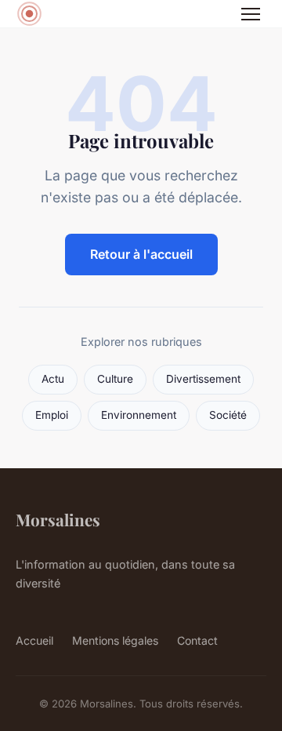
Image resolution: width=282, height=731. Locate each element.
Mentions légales (115, 640)
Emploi (51, 415)
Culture (115, 379)
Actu (53, 379)
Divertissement (203, 379)
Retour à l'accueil (141, 254)
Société (228, 415)
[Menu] (250, 14)
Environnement (138, 415)
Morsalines (58, 519)
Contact (197, 640)
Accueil (34, 640)
